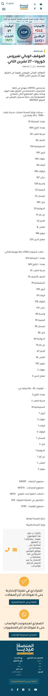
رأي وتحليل (18, 661)
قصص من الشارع (35, 658)
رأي (20, 663)
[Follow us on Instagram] (41, 8)
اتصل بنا (18, 675)
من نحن (19, 669)
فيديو (40, 672)
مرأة (40, 663)
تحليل (19, 666)
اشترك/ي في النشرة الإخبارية (24, 602)
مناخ (40, 666)
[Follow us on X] (35, 4)
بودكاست (18, 658)
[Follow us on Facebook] (35, 8)
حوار (40, 669)
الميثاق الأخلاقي (16, 672)
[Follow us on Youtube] (41, 4)
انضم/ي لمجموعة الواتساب (24, 635)
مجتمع (39, 661)
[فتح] (3, 9)
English (10, 3)
